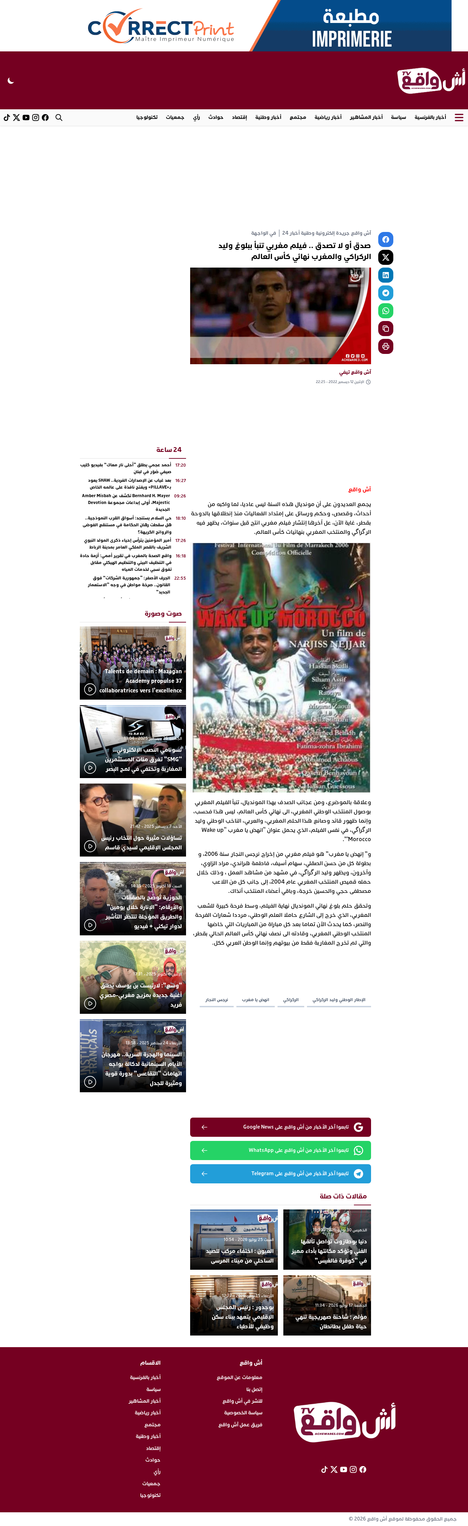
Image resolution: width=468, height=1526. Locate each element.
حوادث (216, 117)
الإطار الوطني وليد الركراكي (339, 1000)
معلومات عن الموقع (239, 1377)
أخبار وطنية (268, 117)
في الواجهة (263, 233)
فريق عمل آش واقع (240, 1424)
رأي (196, 117)
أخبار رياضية (328, 117)
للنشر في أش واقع (242, 1401)
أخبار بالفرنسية (430, 117)
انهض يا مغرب (255, 1000)
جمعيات (175, 117)
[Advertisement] (234, 177)
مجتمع (298, 117)
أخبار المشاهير (366, 117)
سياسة (398, 117)
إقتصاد (239, 117)
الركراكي (291, 1000)
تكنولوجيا (147, 117)
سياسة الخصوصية (243, 1412)
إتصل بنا (254, 1389)
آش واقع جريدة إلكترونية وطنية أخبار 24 (326, 233)
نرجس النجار (216, 1000)
